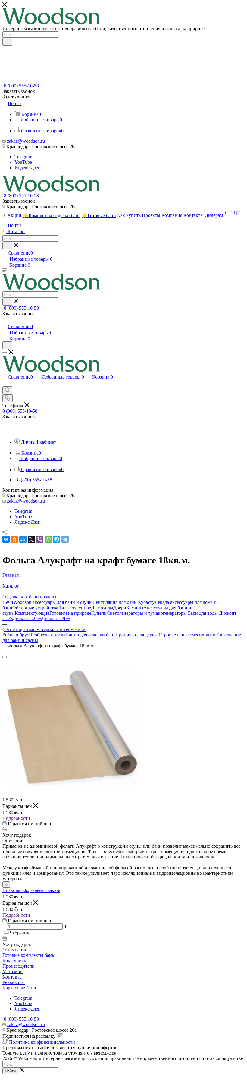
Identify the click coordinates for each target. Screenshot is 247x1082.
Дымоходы (102, 607)
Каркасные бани (19, 987)
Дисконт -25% (27, 618)
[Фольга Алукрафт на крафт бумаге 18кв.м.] (70, 793)
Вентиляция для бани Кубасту (123, 602)
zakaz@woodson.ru (26, 141)
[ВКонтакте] (6, 539)
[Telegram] (65, 539)
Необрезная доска (47, 634)
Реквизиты (13, 982)
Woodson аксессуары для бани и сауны (52, 602)
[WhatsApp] (48, 539)
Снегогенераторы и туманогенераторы (147, 613)
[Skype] (56, 539)
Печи (7, 602)
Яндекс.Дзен (27, 167)
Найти (10, 1071)
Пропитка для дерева (137, 634)
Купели (99, 613)
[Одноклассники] (14, 539)
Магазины (12, 971)
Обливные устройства (35, 607)
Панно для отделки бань (90, 634)
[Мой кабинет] (5, 320)
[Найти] (7, 42)
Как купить (14, 960)
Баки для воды (203, 613)
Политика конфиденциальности (42, 1042)
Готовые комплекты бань (28, 955)
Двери (119, 607)
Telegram (23, 156)
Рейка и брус (15, 634)
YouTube (23, 162)
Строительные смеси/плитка (188, 634)
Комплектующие (32, 613)
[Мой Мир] (23, 539)
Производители (18, 966)
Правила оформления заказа (31, 890)
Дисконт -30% (56, 618)
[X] (31, 539)
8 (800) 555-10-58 (21, 85)
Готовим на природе (70, 613)
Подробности (16, 818)
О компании (15, 949)
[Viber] (39, 539)
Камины (134, 607)
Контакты (12, 976)
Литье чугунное (74, 607)
